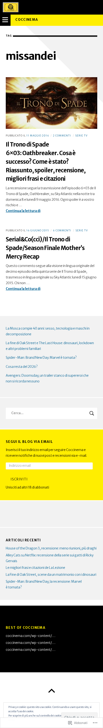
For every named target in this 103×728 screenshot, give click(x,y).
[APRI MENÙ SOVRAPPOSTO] (5, 20)
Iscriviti (19, 479)
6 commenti (62, 230)
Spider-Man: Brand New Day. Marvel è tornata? (41, 358)
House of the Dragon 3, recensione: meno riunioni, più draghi (51, 548)
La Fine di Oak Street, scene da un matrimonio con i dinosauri (51, 575)
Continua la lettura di (23, 211)
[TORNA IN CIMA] (51, 691)
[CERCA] (91, 413)
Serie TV (81, 135)
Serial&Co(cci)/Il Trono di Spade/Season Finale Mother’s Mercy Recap (45, 248)
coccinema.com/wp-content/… (30, 636)
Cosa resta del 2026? (22, 367)
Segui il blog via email (29, 442)
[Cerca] (51, 413)
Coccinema (26, 20)
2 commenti (62, 135)
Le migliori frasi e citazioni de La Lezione (35, 568)
